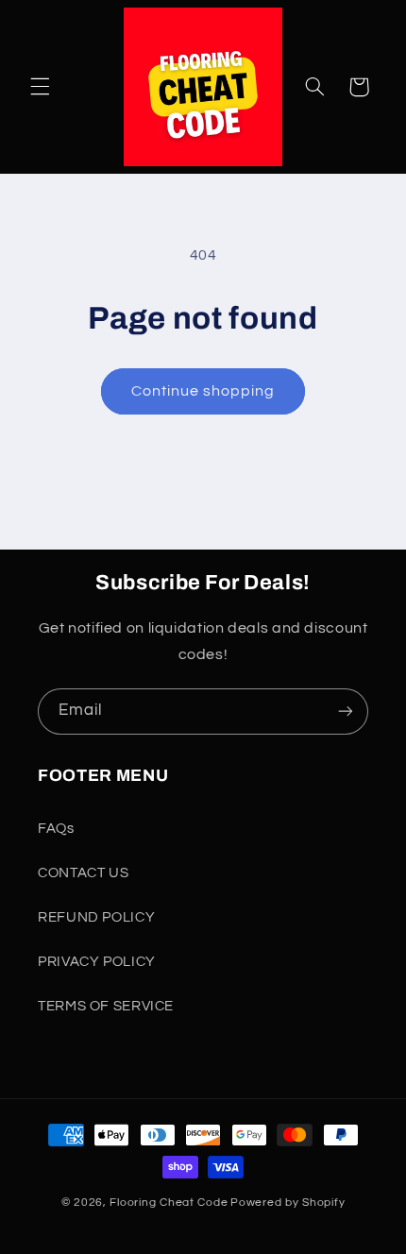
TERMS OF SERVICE (106, 1006)
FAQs (56, 829)
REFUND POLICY (96, 917)
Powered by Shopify (287, 1202)
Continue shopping (203, 390)
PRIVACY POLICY (97, 962)
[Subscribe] (345, 711)
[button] (39, 87)
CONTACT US (83, 873)
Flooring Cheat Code (169, 1202)
